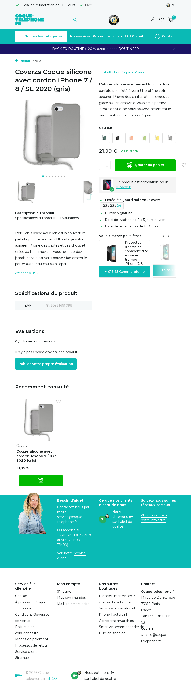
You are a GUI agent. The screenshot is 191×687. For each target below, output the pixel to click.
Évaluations (69, 218)
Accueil (37, 60)
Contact (168, 36)
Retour (24, 60)
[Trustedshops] (114, 19)
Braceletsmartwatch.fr (117, 596)
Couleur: (106, 128)
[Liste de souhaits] (161, 19)
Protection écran (107, 36)
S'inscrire (64, 591)
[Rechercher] (75, 19)
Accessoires (79, 36)
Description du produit (35, 213)
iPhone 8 (123, 187)
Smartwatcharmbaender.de (121, 627)
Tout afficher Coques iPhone (122, 72)
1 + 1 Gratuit (133, 36)
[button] (43, 176)
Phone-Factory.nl (113, 614)
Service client (26, 652)
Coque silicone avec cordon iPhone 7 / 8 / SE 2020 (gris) (38, 456)
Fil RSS (52, 679)
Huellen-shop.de (112, 633)
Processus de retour (31, 645)
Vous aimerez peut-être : (120, 236)
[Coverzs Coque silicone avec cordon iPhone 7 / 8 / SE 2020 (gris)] (39, 420)
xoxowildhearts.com (115, 602)
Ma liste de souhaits (73, 604)
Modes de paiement (31, 639)
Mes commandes (71, 597)
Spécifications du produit (35, 218)
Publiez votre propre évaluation (46, 364)
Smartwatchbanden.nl (117, 608)
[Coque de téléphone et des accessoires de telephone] (29, 20)
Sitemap (22, 658)
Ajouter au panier (149, 165)
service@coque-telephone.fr (70, 519)
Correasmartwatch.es (116, 621)
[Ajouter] (41, 480)
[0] (169, 20)
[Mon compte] (153, 20)
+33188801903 (69, 535)
